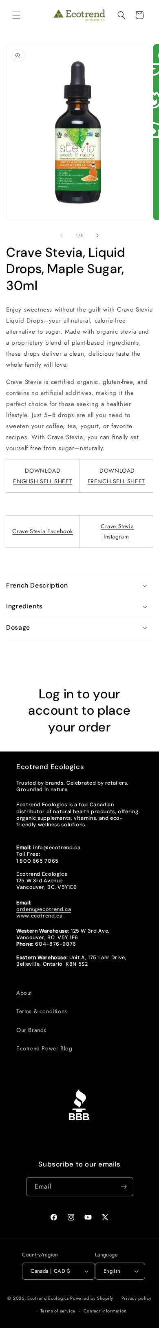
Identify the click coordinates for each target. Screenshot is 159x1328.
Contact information (105, 1311)
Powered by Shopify (91, 1298)
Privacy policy (136, 1298)
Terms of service (57, 1311)
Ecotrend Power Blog (44, 1048)
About (24, 993)
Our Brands (31, 1030)
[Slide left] (62, 236)
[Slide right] (97, 236)
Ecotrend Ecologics (48, 1298)
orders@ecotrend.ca (43, 909)
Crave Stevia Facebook (42, 531)
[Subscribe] (124, 1186)
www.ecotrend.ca (39, 916)
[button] (16, 15)
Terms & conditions (41, 1011)
